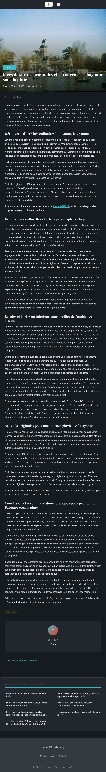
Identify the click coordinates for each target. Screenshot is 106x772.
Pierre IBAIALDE (61, 206)
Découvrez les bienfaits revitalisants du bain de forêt (78, 713)
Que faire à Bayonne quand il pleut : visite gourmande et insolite (26, 704)
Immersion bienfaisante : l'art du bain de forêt (26, 695)
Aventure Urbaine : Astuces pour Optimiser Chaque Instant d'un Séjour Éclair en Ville (27, 722)
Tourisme (9, 67)
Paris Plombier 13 (53, 747)
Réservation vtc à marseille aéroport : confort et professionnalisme (75, 704)
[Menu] (58, 4)
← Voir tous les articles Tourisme (21, 660)
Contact (62, 756)
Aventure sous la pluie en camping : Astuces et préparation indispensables (78, 695)
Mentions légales (47, 756)
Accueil (8, 97)
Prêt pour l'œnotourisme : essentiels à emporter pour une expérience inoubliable (26, 713)
